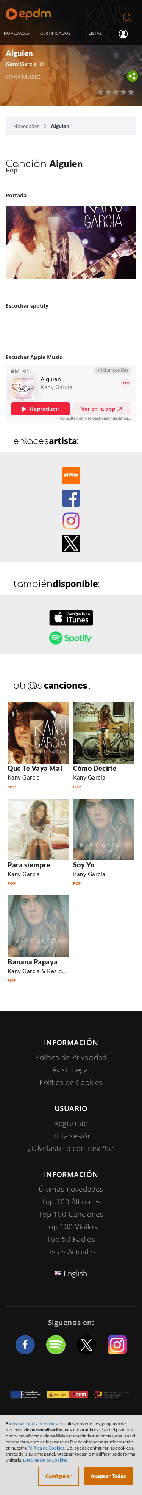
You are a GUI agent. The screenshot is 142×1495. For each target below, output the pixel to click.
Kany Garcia (21, 63)
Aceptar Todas (108, 1476)
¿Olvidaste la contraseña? (71, 1148)
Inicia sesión (126, 33)
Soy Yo (84, 865)
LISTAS (95, 33)
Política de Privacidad (71, 1057)
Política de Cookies (71, 1082)
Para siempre (29, 865)
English (75, 1273)
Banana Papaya (33, 962)
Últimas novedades (71, 1189)
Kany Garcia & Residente (41, 970)
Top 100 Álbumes (71, 1202)
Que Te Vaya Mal (35, 768)
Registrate (71, 1123)
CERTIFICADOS (55, 33)
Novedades (26, 126)
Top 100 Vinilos (71, 1227)
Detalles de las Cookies (45, 1460)
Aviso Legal (71, 1070)
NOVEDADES (17, 33)
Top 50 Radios (71, 1239)
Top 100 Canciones (71, 1214)
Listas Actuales (71, 1252)
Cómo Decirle (95, 768)
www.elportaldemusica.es (37, 1423)
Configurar (58, 1476)
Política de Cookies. (46, 1448)
